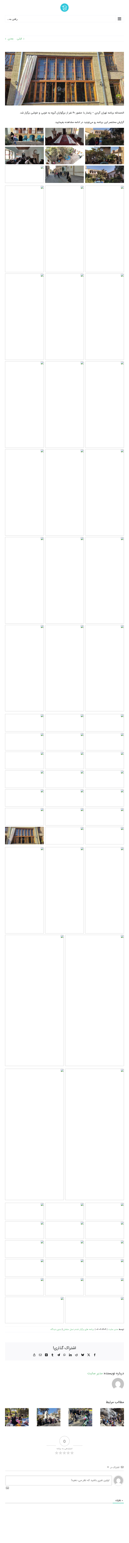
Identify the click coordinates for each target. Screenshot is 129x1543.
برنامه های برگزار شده (84, 1329)
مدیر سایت (113, 1329)
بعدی (10, 39)
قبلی (19, 39)
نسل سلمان (68, 1329)
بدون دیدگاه (56, 1329)
